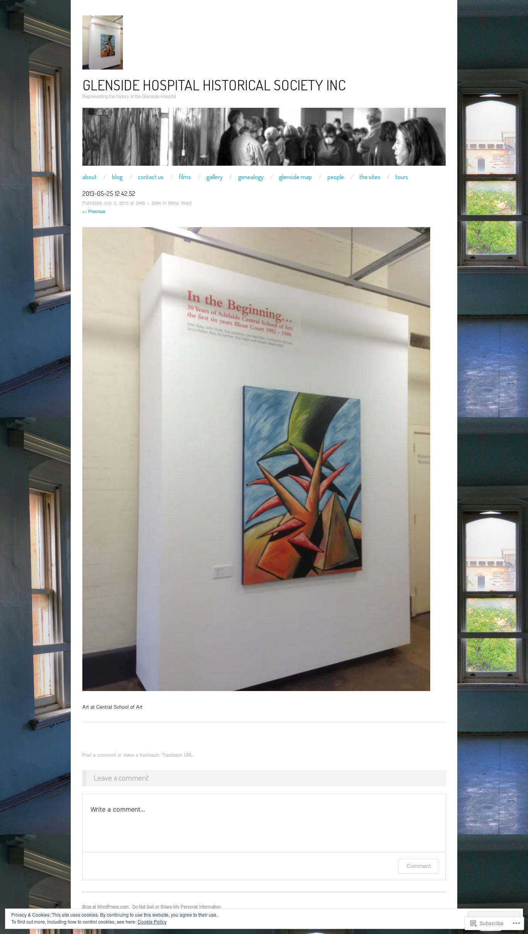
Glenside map (295, 176)
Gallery (214, 176)
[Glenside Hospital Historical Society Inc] (264, 139)
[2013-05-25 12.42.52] (256, 458)
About (89, 176)
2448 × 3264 (148, 203)
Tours (401, 176)
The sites (369, 176)
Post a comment (99, 755)
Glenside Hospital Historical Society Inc (214, 84)
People (335, 176)
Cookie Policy (152, 921)
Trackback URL (177, 755)
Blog (117, 176)
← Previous (94, 211)
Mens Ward (179, 203)
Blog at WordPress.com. (106, 906)
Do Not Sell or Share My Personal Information (176, 906)
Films (185, 176)
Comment (419, 866)
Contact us (151, 176)
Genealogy (251, 176)
